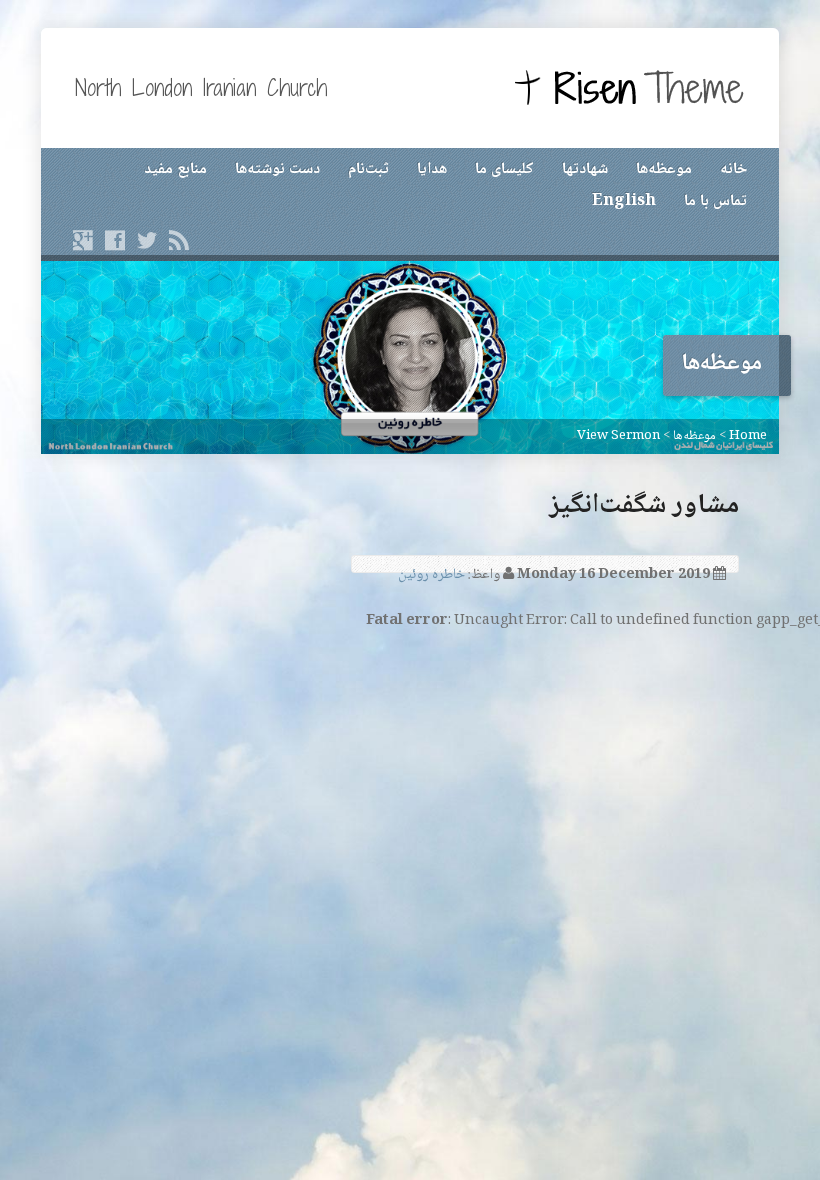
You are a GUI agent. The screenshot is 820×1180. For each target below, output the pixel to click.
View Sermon (618, 436)
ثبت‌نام (368, 169)
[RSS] (179, 240)
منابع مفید (175, 169)
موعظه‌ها (664, 169)
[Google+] (83, 240)
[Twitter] (147, 240)
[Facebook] (115, 240)
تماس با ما (715, 201)
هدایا (432, 169)
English (624, 201)
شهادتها (585, 169)
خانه (733, 169)
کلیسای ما (504, 169)
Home (748, 436)
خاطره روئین (431, 575)
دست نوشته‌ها (277, 169)
